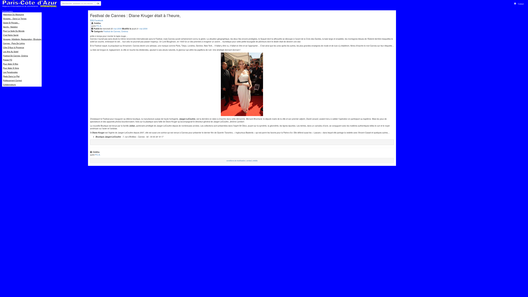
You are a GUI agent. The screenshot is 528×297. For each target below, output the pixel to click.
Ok (98, 3)
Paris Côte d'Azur (23, 7)
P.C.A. (99, 25)
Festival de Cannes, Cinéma (115, 31)
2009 (119, 28)
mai (115, 28)
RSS (92, 20)
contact (249, 160)
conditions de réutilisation (236, 160)
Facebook (98, 20)
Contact (520, 3)
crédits (255, 160)
